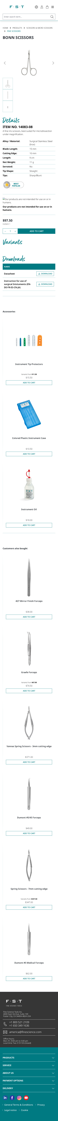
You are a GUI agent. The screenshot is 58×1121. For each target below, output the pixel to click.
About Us (8, 1072)
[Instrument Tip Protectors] (29, 340)
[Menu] (52, 7)
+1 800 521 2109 (19, 1022)
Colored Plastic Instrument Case (29, 438)
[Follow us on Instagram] (19, 1097)
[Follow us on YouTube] (26, 1097)
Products (8, 1057)
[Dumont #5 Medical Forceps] (29, 939)
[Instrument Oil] (29, 486)
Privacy (41, 1104)
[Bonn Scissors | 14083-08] (29, 63)
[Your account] (42, 7)
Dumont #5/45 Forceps (29, 817)
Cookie (24, 1110)
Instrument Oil (29, 509)
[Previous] (5, 62)
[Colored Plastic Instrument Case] (29, 414)
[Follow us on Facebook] (12, 1097)
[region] (29, 80)
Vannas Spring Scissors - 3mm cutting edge (29, 746)
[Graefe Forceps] (29, 649)
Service (7, 1065)
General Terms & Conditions (18, 1104)
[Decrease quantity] (5, 231)
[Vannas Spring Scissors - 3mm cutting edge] (29, 723)
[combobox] (26, 17)
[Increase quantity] (16, 231)
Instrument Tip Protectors (29, 364)
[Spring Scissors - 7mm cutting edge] (29, 865)
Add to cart (37, 231)
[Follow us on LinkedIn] (5, 1097)
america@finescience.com (25, 1032)
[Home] (17, 6)
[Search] (52, 17)
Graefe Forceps (29, 672)
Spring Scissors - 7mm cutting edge (29, 888)
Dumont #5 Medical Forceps (29, 962)
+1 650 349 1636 (19, 1025)
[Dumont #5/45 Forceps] (29, 794)
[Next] (53, 62)
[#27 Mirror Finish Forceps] (29, 577)
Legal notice (10, 1110)
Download (46, 273)
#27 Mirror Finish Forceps (29, 601)
